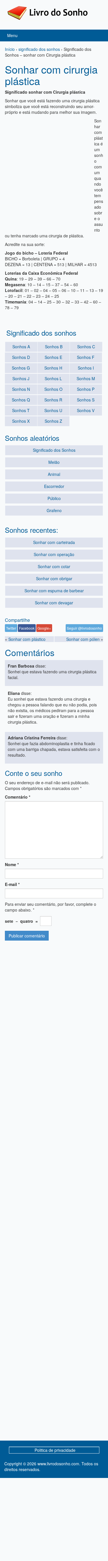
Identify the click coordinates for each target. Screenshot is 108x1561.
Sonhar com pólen (83, 639)
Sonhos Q (21, 400)
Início (10, 49)
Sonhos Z (53, 421)
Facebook (27, 628)
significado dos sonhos (39, 49)
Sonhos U (53, 410)
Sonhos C (86, 346)
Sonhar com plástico (27, 639)
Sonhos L (53, 378)
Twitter (11, 628)
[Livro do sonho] (47, 12)
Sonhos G (21, 368)
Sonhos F (85, 357)
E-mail (12, 884)
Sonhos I (86, 368)
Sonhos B (53, 346)
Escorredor (54, 486)
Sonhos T (21, 410)
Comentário (17, 797)
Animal (54, 474)
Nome (12, 864)
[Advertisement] (54, 172)
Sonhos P (85, 389)
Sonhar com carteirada (54, 542)
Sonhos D (21, 357)
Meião (54, 462)
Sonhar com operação (54, 554)
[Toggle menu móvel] (98, 35)
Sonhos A (21, 346)
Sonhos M (86, 378)
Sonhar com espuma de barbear (54, 590)
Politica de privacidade (55, 1450)
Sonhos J (20, 378)
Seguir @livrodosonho (84, 628)
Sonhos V (85, 410)
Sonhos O (53, 389)
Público (54, 498)
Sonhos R (53, 400)
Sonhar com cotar (54, 566)
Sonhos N (21, 389)
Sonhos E (53, 357)
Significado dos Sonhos (54, 450)
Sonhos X (21, 421)
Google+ (44, 628)
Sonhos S (85, 400)
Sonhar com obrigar (54, 578)
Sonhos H (53, 368)
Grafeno (54, 510)
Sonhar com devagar (54, 602)
